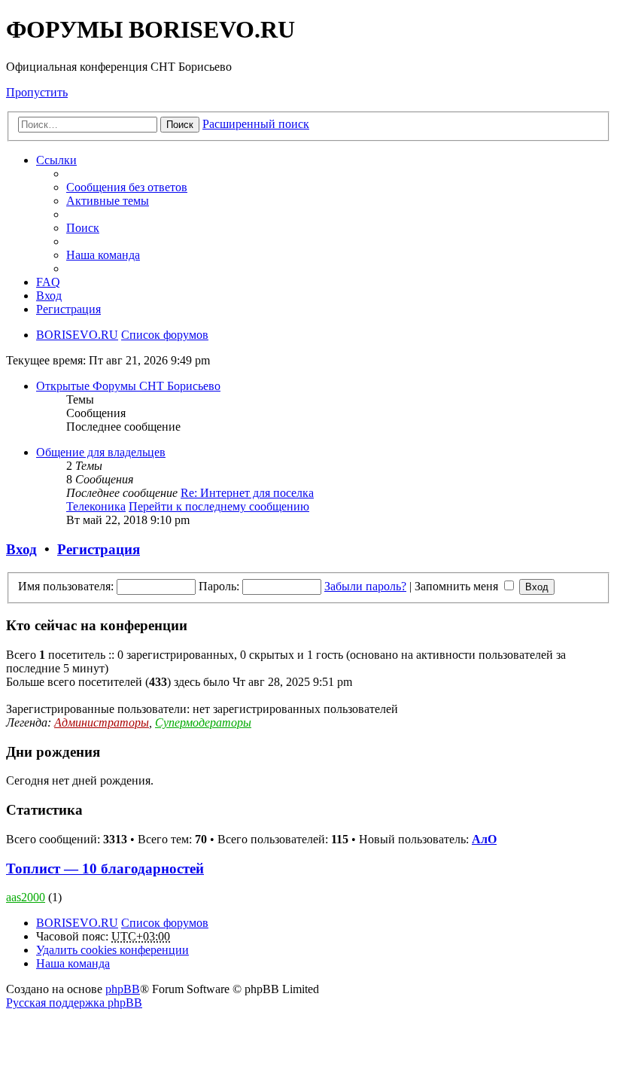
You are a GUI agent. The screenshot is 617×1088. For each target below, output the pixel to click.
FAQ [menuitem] (48, 282)
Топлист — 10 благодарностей (105, 868)
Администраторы (101, 722)
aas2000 (25, 897)
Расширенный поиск (255, 123)
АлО (484, 839)
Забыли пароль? (365, 586)
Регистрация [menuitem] (68, 309)
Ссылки (56, 160)
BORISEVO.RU (77, 922)
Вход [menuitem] (49, 295)
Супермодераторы (203, 722)
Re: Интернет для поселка (247, 492)
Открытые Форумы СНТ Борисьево (128, 385)
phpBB (122, 989)
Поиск (179, 124)
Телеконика (96, 506)
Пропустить (37, 92)
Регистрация (98, 549)
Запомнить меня (458, 586)
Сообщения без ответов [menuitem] (126, 187)
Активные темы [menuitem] (107, 200)
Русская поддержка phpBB (74, 1002)
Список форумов (164, 922)
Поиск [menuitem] (82, 227)
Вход (21, 549)
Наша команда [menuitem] (103, 254)
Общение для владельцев (101, 452)
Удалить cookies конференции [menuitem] (112, 949)
